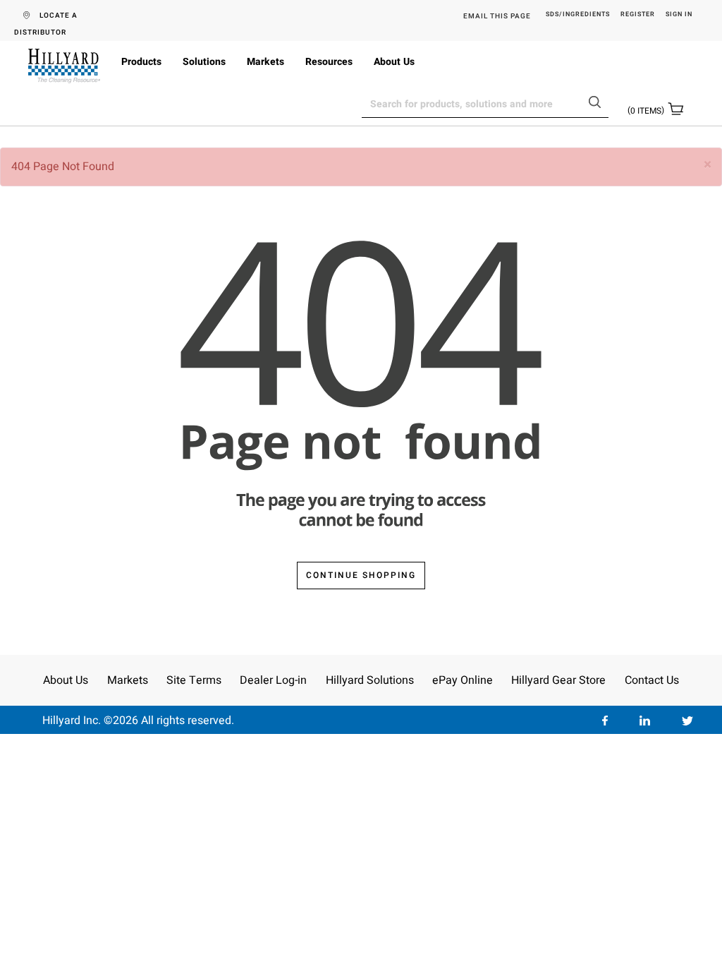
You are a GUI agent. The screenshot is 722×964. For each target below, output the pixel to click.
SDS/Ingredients (578, 15)
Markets (265, 61)
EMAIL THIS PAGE (497, 16)
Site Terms (193, 680)
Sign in (679, 15)
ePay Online (462, 680)
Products (141, 61)
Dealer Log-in (273, 680)
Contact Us (652, 680)
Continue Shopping (361, 575)
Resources (329, 61)
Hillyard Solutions (370, 680)
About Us (394, 61)
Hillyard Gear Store (558, 680)
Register (637, 15)
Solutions (204, 61)
